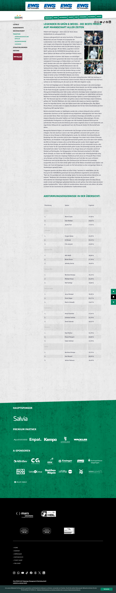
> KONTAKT (16, 551)
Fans (76, 17)
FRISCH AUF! (48, 18)
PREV (113, 291)
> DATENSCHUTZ (18, 557)
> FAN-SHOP (16, 563)
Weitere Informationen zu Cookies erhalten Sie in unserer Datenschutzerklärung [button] (58, 590)
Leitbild (16, 24)
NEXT (113, 302)
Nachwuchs (63, 17)
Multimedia (91, 17)
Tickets (71, 17)
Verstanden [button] (106, 589)
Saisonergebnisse (20, 41)
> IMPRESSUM (17, 554)
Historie (16, 51)
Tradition (16, 34)
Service (99, 16)
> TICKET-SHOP (17, 560)
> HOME (15, 548)
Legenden (18, 44)
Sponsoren (83, 17)
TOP (113, 296)
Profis (55, 17)
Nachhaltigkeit (19, 31)
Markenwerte (18, 28)
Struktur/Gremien (20, 47)
